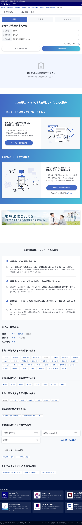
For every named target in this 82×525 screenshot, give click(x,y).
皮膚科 (72, 365)
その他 (64, 369)
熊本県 (29, 384)
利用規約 (53, 523)
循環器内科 (26, 357)
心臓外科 (34, 361)
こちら (69, 193)
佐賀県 (13, 384)
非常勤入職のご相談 (22, 457)
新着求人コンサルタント (31, 472)
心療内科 (55, 357)
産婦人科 (30, 365)
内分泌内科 (75, 357)
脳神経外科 (55, 361)
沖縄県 (20, 334)
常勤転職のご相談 (8, 457)
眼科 (54, 365)
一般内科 (5, 357)
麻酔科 (32, 369)
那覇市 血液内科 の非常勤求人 (11, 416)
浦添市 (22, 400)
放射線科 (14, 369)
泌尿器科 (5, 369)
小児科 (21, 365)
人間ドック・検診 (53, 369)
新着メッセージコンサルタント (11, 472)
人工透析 (24, 369)
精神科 (46, 365)
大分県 (37, 384)
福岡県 (5, 384)
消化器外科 (25, 361)
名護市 (30, 400)
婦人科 (38, 365)
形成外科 (73, 361)
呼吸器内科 (36, 357)
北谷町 (46, 400)
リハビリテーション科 (9, 365)
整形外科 (64, 361)
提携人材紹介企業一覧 (48, 472)
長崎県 (21, 384)
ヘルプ (76, 523)
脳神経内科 (65, 357)
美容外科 (41, 369)
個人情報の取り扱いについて (65, 523)
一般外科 (14, 361)
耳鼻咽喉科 (63, 365)
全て (13, 338)
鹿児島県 (53, 384)
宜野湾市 (13, 400)
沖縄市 (38, 400)
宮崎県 (45, 384)
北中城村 (54, 400)
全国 (13, 334)
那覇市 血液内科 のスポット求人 (32, 416)
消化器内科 (15, 357)
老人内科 (5, 361)
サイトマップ (45, 523)
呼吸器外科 (44, 361)
